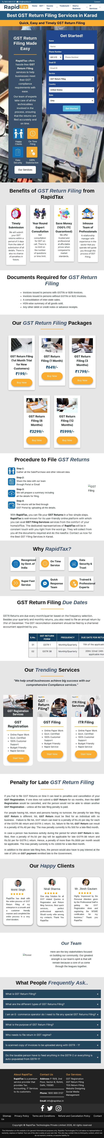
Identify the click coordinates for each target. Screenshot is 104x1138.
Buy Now (22, 382)
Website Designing (75, 1088)
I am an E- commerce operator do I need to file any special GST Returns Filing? (51, 1014)
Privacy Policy (21, 1116)
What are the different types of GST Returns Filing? (35, 1004)
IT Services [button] (93, 7)
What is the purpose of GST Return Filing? (30, 1024)
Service (52, 74)
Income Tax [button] (50, 7)
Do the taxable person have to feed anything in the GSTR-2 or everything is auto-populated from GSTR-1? (49, 1057)
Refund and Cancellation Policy (74, 1116)
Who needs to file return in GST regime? (28, 1034)
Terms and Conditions (43, 1116)
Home (34, 6)
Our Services (25, 169)
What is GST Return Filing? (21, 993)
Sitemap (7, 1116)
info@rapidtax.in (55, 1100)
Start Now (18, 758)
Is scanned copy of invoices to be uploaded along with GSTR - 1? (43, 1045)
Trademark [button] (64, 6)
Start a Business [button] (76, 7)
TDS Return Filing (75, 1085)
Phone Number (55, 52)
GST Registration (74, 1078)
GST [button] (41, 6)
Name (51, 41)
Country (52, 84)
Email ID (52, 63)
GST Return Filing (75, 1082)
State (51, 95)
